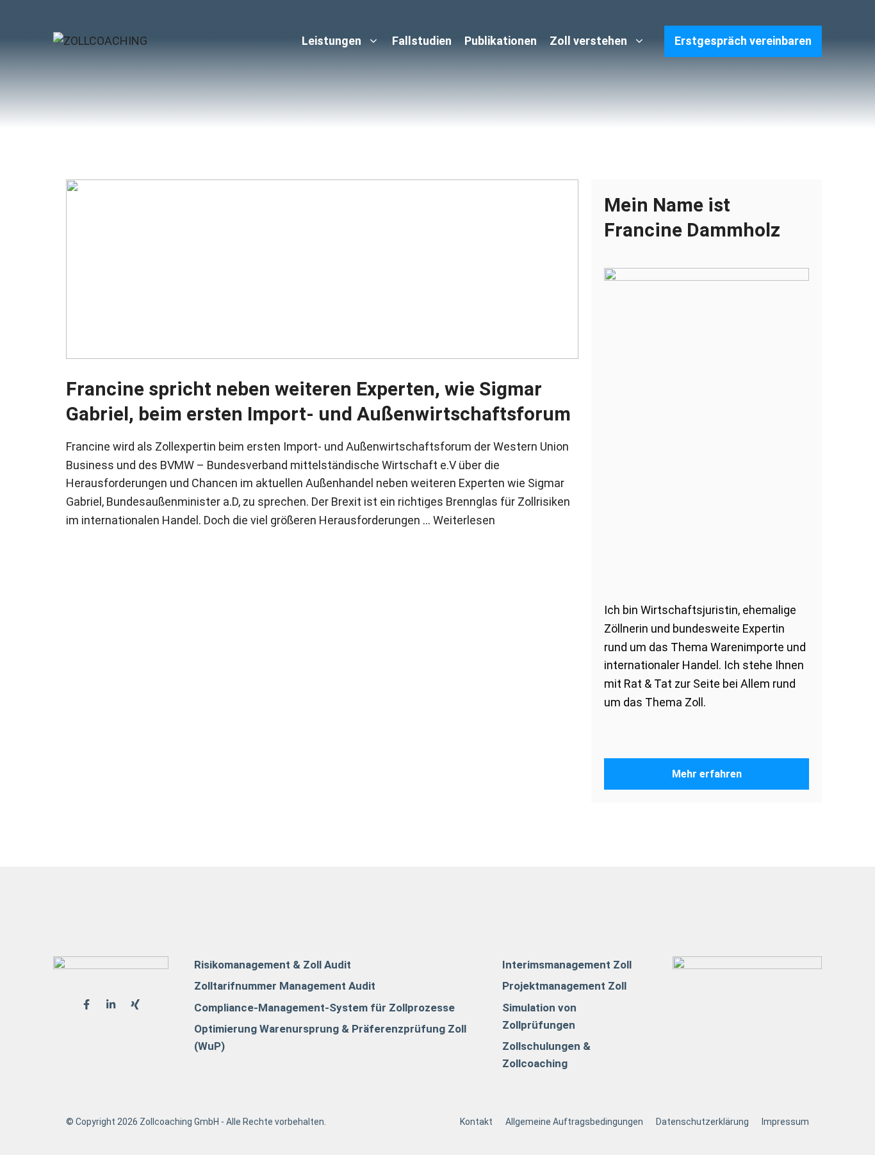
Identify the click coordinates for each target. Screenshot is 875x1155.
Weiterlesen (464, 520)
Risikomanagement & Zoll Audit (272, 964)
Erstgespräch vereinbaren (743, 40)
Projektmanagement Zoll (564, 985)
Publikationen (500, 40)
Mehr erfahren (707, 774)
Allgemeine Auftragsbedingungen (574, 1122)
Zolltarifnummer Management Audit (284, 985)
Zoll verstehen (588, 40)
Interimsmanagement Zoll (567, 964)
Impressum (785, 1122)
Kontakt (476, 1122)
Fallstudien (422, 40)
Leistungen (331, 40)
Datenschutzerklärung (702, 1122)
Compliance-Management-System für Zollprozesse (324, 1007)
